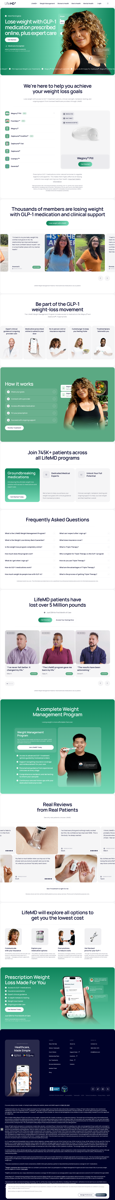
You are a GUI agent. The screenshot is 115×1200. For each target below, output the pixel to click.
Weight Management (47, 3)
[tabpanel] (22, 653)
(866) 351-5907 (65, 1105)
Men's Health (76, 3)
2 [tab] (8, 683)
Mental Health (88, 3)
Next (107, 279)
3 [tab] (9, 683)
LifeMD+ (34, 3)
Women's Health (63, 3)
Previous (100, 279)
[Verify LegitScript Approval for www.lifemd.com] (64, 1089)
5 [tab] (13, 683)
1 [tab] (6, 683)
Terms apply (24, 1169)
